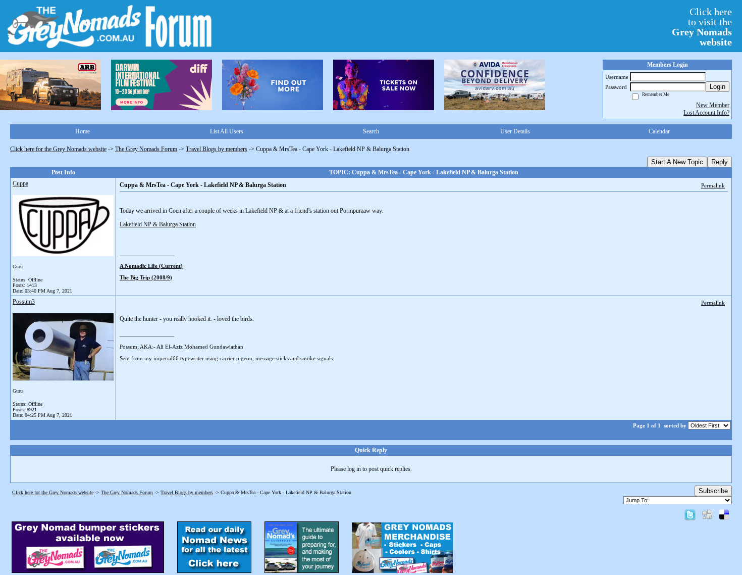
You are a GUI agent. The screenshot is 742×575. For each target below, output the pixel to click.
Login (717, 86)
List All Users (226, 131)
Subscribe (713, 491)
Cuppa (20, 183)
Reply (719, 162)
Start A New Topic (677, 162)
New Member (712, 105)
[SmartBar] (50, 85)
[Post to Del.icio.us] (724, 514)
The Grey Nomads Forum (146, 149)
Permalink (713, 185)
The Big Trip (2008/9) (146, 277)
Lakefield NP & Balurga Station (158, 224)
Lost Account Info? (706, 112)
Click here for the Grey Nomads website (58, 149)
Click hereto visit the (702, 26)
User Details (515, 131)
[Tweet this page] (690, 514)
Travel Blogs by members (216, 149)
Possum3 (24, 301)
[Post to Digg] (707, 514)
